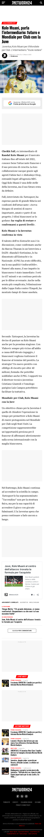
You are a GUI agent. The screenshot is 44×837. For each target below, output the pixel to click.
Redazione (14, 56)
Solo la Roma (32, 834)
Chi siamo (38, 802)
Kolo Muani (34, 602)
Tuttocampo (23, 834)
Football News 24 (12, 834)
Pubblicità (6, 802)
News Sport (13, 832)
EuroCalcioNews (23, 832)
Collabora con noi (26, 802)
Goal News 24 (34, 832)
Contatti (15, 802)
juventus (24, 602)
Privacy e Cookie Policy (23, 805)
